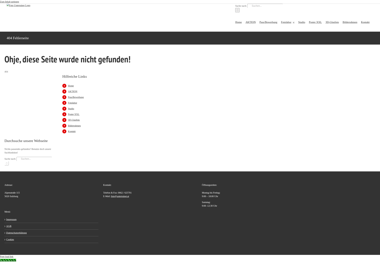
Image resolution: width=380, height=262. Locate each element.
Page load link (6, 256)
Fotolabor (72, 103)
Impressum (11, 219)
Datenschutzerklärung (16, 233)
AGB (8, 226)
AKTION (72, 91)
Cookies (10, 239)
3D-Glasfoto (74, 120)
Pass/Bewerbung (76, 97)
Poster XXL (73, 114)
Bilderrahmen (74, 125)
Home (71, 86)
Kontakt (72, 131)
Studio (71, 108)
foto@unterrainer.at (120, 196)
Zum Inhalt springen (9, 1)
